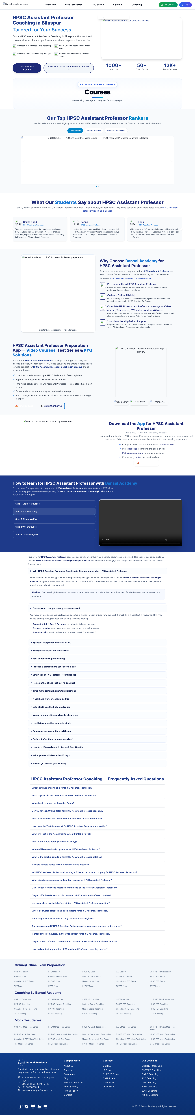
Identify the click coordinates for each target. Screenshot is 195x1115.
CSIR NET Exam (21, 972)
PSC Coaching (149, 1078)
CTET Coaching (157, 1013)
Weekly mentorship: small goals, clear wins (55, 715)
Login (187, 5)
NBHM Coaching (150, 1095)
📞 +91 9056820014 (51, 406)
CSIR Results (75, 130)
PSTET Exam (121, 986)
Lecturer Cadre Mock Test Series (96, 1034)
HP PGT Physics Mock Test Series (62, 1034)
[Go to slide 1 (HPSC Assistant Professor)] (96, 186)
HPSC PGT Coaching (159, 1004)
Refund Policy (71, 1090)
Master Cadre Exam (90, 981)
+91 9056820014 (30, 1087)
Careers (68, 1070)
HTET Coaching (55, 1013)
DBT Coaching (149, 1082)
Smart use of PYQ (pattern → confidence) (54, 674)
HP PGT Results (94, 130)
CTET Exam (155, 986)
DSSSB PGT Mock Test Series (129, 1034)
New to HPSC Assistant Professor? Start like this (58, 747)
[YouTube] (33, 1106)
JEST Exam (108, 1086)
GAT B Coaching (150, 1074)
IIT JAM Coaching (56, 999)
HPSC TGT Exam (157, 981)
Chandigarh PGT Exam (24, 981)
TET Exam (18, 986)
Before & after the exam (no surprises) (53, 739)
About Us (68, 1066)
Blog (66, 1078)
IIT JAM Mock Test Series (59, 1027)
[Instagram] (26, 1106)
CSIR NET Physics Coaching (162, 999)
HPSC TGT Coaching (159, 1009)
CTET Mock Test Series (160, 1044)
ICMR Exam (108, 1082)
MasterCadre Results (116, 130)
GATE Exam (121, 972)
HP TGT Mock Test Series (59, 1039)
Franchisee (69, 1074)
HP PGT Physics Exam (57, 976)
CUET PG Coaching (90, 999)
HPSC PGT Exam (157, 976)
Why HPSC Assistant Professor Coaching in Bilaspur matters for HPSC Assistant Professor (80, 571)
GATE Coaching (122, 999)
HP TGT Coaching (56, 1009)
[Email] (45, 1106)
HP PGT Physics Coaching (59, 1004)
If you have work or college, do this (51, 699)
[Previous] (23, 160)
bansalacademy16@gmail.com (37, 1090)
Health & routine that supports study (52, 723)
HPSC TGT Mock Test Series (162, 1039)
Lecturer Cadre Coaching (93, 1004)
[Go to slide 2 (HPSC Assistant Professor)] (98, 186)
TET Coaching (20, 1013)
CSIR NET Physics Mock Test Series (162, 1028)
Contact (68, 1095)
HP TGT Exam (54, 981)
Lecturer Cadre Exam (91, 976)
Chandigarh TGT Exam (126, 981)
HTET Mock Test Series (58, 1044)
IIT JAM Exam (54, 972)
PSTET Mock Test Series (126, 1044)
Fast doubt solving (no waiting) (49, 658)
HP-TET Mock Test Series (93, 1044)
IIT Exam (107, 1070)
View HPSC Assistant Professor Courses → (68, 68)
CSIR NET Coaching (22, 999)
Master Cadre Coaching (92, 1009)
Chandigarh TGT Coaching (127, 1009)
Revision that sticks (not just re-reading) (54, 683)
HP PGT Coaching (22, 1004)
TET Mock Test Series (23, 1044)
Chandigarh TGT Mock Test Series (131, 1039)
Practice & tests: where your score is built (54, 666)
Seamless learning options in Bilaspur (52, 731)
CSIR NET (108, 1066)
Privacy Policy (71, 1086)
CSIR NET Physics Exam (160, 972)
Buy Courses (170, 5)
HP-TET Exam (88, 986)
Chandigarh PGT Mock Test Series (29, 1039)
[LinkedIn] (39, 1106)
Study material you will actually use (51, 650)
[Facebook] (20, 1106)
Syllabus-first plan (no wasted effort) (52, 642)
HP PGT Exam (20, 976)
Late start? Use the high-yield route (51, 707)
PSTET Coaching (123, 1013)
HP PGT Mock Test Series (25, 1034)
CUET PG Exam (88, 972)
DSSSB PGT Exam (124, 976)
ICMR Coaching (149, 1086)
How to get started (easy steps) (49, 763)
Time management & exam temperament (54, 690)
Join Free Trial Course (27, 68)
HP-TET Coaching (89, 1013)
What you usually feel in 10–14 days (51, 755)
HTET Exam (53, 986)
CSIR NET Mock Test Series (26, 1027)
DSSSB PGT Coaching (125, 1004)
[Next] (172, 160)
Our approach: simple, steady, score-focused (56, 608)
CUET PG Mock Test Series (93, 1027)
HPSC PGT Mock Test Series (162, 1034)
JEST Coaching (149, 1090)
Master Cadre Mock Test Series (95, 1039)
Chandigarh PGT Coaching (25, 1009)
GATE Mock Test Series (126, 1027)
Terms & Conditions (74, 1082)
